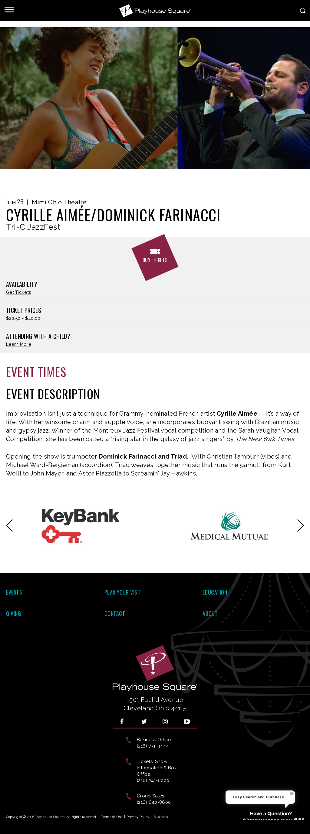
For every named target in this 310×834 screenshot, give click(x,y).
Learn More (18, 344)
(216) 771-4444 (153, 746)
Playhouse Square (155, 10)
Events (14, 592)
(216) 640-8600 (154, 802)
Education (215, 592)
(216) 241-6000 (153, 780)
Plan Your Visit (123, 592)
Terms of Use (112, 817)
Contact (114, 613)
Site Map (160, 817)
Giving (13, 613)
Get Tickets (18, 292)
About (210, 613)
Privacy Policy (138, 817)
